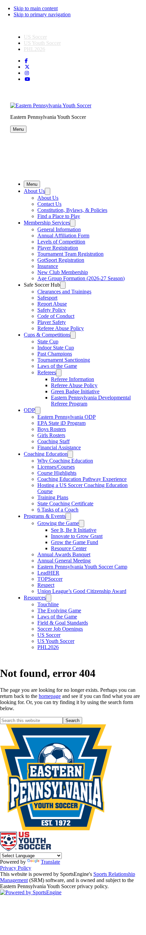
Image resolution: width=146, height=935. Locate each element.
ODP (29, 410)
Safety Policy (51, 310)
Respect (45, 585)
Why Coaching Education (65, 461)
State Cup (47, 341)
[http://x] (27, 67)
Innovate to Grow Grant (77, 536)
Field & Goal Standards (62, 623)
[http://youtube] (27, 79)
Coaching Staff (53, 441)
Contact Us (49, 204)
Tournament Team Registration (70, 254)
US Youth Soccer (42, 43)
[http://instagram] (27, 73)
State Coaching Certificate (65, 503)
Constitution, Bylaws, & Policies (72, 210)
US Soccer (35, 37)
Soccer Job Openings (60, 629)
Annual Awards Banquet (63, 554)
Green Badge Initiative (75, 391)
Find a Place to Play (58, 216)
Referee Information (72, 379)
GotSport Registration (60, 260)
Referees (46, 372)
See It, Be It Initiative (73, 530)
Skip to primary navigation (42, 14)
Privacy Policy (15, 868)
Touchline (48, 604)
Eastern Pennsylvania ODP (66, 417)
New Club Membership (62, 272)
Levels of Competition (61, 242)
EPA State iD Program (61, 423)
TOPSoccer (49, 579)
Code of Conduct (55, 316)
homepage (50, 696)
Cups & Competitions (47, 335)
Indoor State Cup (55, 347)
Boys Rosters (51, 429)
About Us (34, 191)
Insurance (47, 266)
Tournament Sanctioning (63, 360)
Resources (35, 597)
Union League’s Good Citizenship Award (81, 591)
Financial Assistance (59, 447)
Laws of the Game (57, 366)
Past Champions (54, 354)
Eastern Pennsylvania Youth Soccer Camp (82, 567)
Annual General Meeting (64, 560)
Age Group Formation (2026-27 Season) (81, 278)
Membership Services (47, 223)
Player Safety (51, 322)
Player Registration (57, 248)
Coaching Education (46, 454)
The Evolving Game (59, 610)
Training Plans (52, 497)
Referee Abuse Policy (60, 328)
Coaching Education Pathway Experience (82, 479)
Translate (50, 862)
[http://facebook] (26, 61)
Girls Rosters (51, 435)
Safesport (47, 298)
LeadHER (48, 573)
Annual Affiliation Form (63, 235)
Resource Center (69, 548)
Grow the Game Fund (74, 542)
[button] (18, 129)
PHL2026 (34, 49)
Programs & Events (45, 516)
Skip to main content (36, 8)
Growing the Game (58, 523)
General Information (59, 229)
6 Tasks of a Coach (57, 510)
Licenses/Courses (56, 467)
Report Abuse (52, 304)
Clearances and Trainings (64, 291)
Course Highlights (56, 473)
